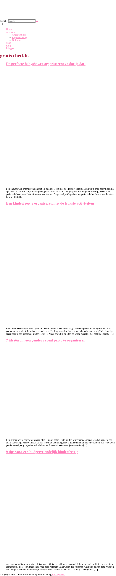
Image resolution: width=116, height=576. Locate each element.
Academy (10, 32)
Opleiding (17, 40)
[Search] (37, 21)
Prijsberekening (19, 37)
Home (9, 29)
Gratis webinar (19, 34)
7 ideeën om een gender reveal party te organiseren (45, 340)
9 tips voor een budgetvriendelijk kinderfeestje (42, 452)
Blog (8, 45)
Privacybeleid (58, 574)
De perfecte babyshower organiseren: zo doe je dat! (45, 64)
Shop (8, 43)
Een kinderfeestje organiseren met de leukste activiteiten (50, 203)
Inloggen (10, 48)
